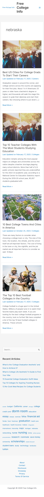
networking (7, 433)
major (21, 428)
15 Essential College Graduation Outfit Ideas (20, 379)
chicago (31, 406)
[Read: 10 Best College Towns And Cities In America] (22, 207)
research (15, 437)
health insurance (16, 425)
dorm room (20, 411)
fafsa (24, 416)
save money (35, 437)
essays (12, 417)
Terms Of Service (22, 476)
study (17, 446)
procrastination (6, 437)
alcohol (4, 406)
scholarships (18, 441)
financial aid (33, 416)
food (9, 421)
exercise (18, 417)
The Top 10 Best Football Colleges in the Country (17, 297)
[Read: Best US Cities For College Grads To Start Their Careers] (22, 54)
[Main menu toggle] (39, 7)
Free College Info (23, 7)
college (37, 406)
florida (5, 421)
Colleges (35, 154)
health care (35, 421)
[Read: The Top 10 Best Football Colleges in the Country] (22, 278)
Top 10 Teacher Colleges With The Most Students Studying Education (20, 148)
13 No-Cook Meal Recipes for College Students (22, 387)
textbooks (33, 446)
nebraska (35, 428)
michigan (28, 428)
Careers (35, 79)
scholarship (6, 441)
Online (30, 433)
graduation (24, 420)
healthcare (6, 425)
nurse (14, 433)
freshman (15, 421)
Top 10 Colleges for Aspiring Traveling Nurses (21, 383)
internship (15, 428)
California (18, 406)
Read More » (8, 105)
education (32, 412)
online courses (37, 433)
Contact (22, 465)
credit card (7, 412)
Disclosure (22, 468)
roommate (25, 437)
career (25, 406)
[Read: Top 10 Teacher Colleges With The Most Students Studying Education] (22, 127)
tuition (5, 449)
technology (24, 446)
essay (6, 416)
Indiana (24, 425)
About (22, 463)
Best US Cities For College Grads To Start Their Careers (21, 74)
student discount (30, 441)
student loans (8, 445)
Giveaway (22, 471)
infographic (31, 425)
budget (10, 406)
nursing (22, 432)
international (7, 428)
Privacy (22, 474)
